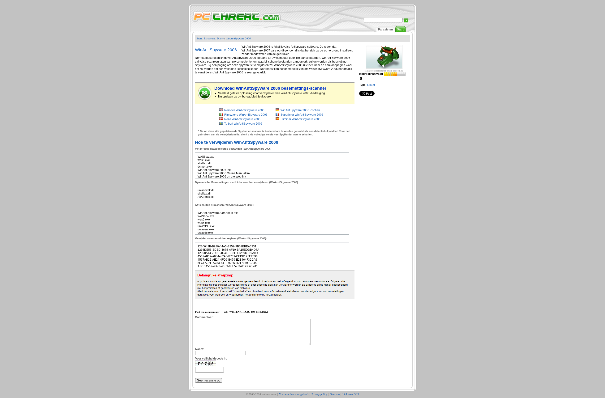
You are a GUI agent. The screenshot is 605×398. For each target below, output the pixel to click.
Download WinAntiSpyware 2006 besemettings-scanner (270, 88)
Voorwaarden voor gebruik (294, 394)
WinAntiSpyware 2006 (238, 38)
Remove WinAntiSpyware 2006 (244, 110)
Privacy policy (319, 394)
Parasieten (385, 29)
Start (400, 29)
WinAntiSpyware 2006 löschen (300, 110)
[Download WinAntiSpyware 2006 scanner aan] (205, 93)
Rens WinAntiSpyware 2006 (242, 119)
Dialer (220, 38)
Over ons (335, 394)
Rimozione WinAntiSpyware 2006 (246, 114)
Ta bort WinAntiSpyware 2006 (243, 123)
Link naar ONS (350, 394)
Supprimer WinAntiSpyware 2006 (302, 114)
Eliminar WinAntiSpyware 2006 (300, 119)
